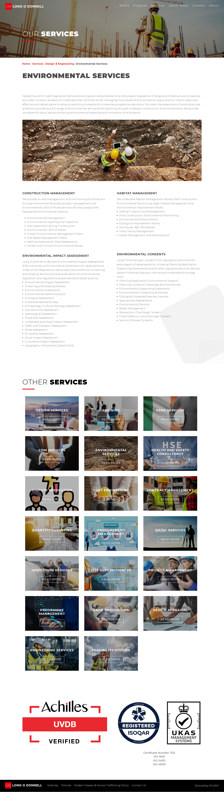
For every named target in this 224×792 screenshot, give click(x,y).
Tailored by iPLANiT (206, 785)
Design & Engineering (59, 63)
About (214, 6)
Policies (66, 785)
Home (124, 6)
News (179, 6)
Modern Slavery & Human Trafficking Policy (101, 785)
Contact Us (139, 785)
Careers (199, 6)
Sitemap (52, 785)
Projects (140, 6)
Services (158, 6)
